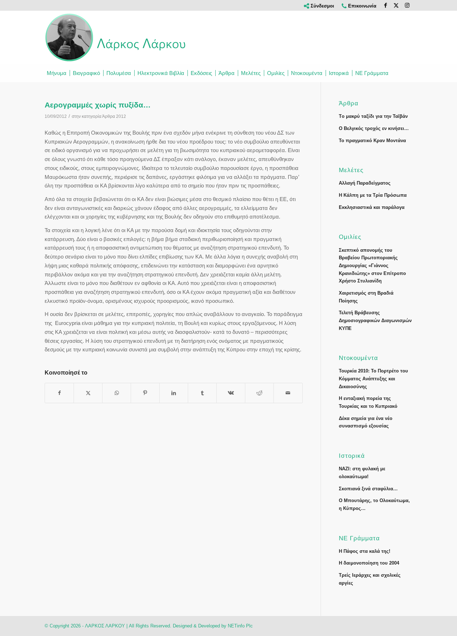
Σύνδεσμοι (321, 6)
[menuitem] (319, 6)
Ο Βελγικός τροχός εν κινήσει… (374, 128)
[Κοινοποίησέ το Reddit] (259, 393)
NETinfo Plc (240, 626)
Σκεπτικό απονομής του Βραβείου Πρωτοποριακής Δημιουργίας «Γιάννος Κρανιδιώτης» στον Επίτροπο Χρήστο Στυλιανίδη (372, 265)
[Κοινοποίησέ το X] (88, 393)
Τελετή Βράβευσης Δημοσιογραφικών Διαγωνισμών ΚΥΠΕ (375, 320)
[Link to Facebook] (385, 5)
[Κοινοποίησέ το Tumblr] (202, 393)
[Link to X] (396, 5)
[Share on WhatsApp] (116, 393)
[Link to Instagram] (407, 5)
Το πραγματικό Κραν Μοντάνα (372, 140)
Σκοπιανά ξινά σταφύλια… (368, 488)
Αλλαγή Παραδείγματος (365, 183)
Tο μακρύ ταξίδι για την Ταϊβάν (373, 116)
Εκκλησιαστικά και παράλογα (372, 207)
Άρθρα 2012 (114, 116)
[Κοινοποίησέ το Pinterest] (145, 393)
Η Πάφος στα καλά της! (364, 551)
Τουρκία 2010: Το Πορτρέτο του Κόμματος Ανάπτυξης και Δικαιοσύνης (373, 378)
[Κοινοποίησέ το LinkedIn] (174, 393)
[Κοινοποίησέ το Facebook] (59, 393)
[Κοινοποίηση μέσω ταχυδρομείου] (288, 393)
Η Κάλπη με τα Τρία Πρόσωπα (373, 195)
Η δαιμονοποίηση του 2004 (369, 563)
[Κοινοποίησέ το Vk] (231, 393)
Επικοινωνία (361, 6)
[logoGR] (116, 37)
